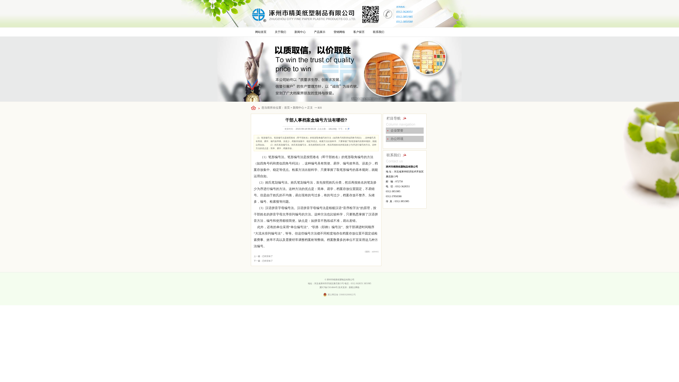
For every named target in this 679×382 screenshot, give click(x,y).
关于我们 (280, 31)
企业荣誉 (397, 130)
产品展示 (319, 31)
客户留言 (359, 31)
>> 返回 (318, 107)
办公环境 (397, 139)
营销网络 (339, 31)
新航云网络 (354, 287)
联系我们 (378, 31)
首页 (287, 107)
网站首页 (260, 31)
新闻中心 (300, 31)
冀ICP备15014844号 (329, 287)
